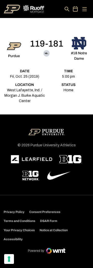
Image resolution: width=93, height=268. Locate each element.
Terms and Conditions (19, 221)
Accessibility (13, 239)
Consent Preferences (44, 212)
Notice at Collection (54, 230)
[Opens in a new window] (31, 159)
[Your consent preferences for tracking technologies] (9, 259)
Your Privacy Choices (19, 230)
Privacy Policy (14, 212)
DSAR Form (48, 221)
